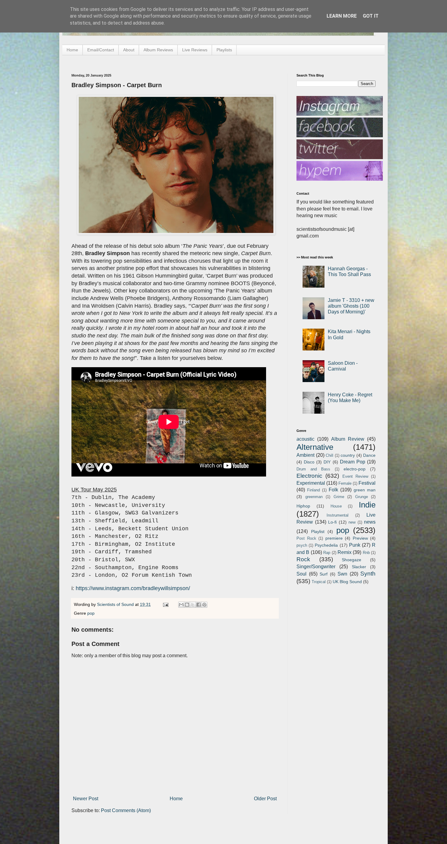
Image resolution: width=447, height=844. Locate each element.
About (128, 49)
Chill (329, 455)
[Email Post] (165, 604)
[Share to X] (193, 605)
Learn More (342, 16)
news (370, 522)
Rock (303, 559)
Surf (323, 574)
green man (365, 489)
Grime (339, 496)
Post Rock (306, 538)
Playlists (224, 49)
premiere (334, 538)
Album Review (347, 439)
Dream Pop (352, 461)
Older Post (265, 798)
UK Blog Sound (347, 581)
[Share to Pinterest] (204, 605)
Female (345, 483)
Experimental (310, 483)
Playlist (317, 531)
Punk (354, 545)
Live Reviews (194, 49)
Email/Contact (100, 49)
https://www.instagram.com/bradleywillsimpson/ (133, 588)
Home (72, 49)
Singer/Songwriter (315, 566)
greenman (314, 496)
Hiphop (303, 506)
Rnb (366, 552)
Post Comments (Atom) (126, 810)
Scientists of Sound (116, 604)
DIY (327, 462)
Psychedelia (326, 545)
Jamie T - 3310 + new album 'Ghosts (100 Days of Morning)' (351, 306)
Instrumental (337, 515)
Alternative (314, 447)
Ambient (305, 455)
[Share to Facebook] (199, 605)
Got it (371, 16)
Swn (342, 573)
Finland (313, 490)
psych (301, 545)
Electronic (309, 476)
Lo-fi (332, 522)
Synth (368, 573)
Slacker (359, 566)
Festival (367, 483)
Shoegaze (351, 559)
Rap (326, 552)
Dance (369, 455)
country (348, 455)
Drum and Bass (313, 469)
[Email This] (181, 605)
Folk (333, 489)
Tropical (319, 581)
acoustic (305, 439)
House (336, 506)
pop (91, 613)
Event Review (355, 476)
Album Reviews (158, 49)
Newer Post (85, 798)
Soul (301, 573)
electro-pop (355, 468)
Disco (309, 462)
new (351, 522)
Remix (345, 552)
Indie (367, 505)
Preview (360, 538)
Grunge (361, 496)
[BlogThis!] (187, 605)
